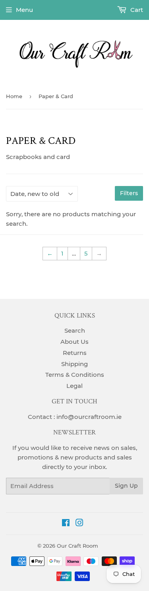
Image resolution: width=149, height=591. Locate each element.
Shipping (74, 364)
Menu (24, 10)
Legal (74, 385)
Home (14, 96)
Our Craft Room (77, 546)
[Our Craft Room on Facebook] (66, 523)
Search (74, 330)
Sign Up (126, 485)
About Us (74, 341)
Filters (129, 193)
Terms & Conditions (74, 374)
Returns (75, 353)
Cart (136, 10)
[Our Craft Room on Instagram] (79, 523)
